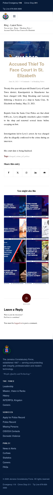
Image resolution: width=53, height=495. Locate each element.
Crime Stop (31, 2)
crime (18, 156)
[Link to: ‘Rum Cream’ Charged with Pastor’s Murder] (15, 206)
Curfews (6, 452)
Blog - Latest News (13, 25)
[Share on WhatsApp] (26, 172)
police (26, 156)
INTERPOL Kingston (12, 400)
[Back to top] (47, 491)
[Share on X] (17, 172)
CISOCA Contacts (11, 431)
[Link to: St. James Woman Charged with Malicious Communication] (15, 228)
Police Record (9, 421)
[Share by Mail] (44, 172)
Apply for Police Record (14, 417)
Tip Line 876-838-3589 (12, 8)
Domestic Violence (11, 435)
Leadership (8, 386)
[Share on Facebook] (8, 172)
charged (12, 156)
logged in (18, 323)
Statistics (7, 457)
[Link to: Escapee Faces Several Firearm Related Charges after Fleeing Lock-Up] (37, 206)
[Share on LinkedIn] (35, 172)
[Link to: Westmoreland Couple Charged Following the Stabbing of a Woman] (37, 228)
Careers (6, 404)
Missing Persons (10, 426)
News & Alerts (9, 448)
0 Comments (25, 81)
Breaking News (38, 81)
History (6, 395)
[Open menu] (14, 16)
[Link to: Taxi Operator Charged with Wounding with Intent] (37, 273)
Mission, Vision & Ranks (14, 390)
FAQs (5, 466)
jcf (22, 156)
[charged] (26, 49)
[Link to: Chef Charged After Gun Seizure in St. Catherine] (15, 273)
